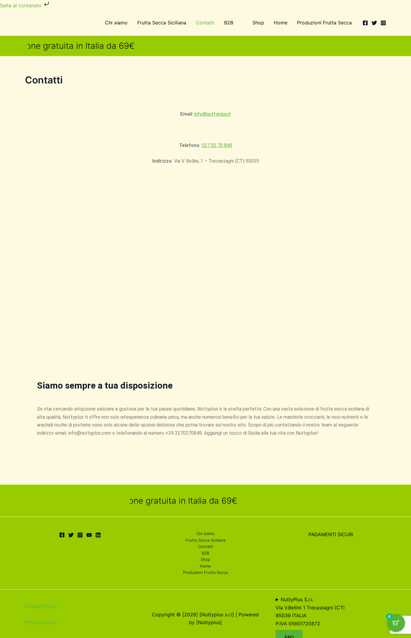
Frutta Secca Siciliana (161, 23)
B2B (228, 23)
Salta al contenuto (21, 5)
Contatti (205, 23)
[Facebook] (365, 23)
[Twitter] (374, 23)
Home (280, 23)
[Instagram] (383, 23)
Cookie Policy (41, 606)
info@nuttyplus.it (212, 114)
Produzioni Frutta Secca (324, 23)
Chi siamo (116, 23)
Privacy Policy (41, 622)
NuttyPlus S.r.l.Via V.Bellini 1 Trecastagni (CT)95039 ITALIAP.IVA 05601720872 (310, 611)
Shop (258, 23)
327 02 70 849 (217, 145)
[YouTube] (89, 535)
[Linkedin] (98, 535)
